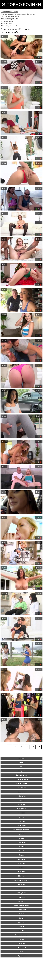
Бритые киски (21, 788)
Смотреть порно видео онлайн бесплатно (18, 14)
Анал (21, 767)
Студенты (21, 943)
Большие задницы (21, 779)
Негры (21, 914)
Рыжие (21, 939)
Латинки (21, 868)
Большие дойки (21, 775)
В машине (21, 804)
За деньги (21, 842)
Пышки (21, 931)
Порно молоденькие (9, 18)
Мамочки (21, 876)
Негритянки (21, 910)
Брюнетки (21, 792)
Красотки (21, 863)
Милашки (21, 884)
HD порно (21, 758)
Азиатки (21, 762)
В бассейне (22, 796)
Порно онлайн (6, 23)
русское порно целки (9, 12)
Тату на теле (21, 947)
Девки (21, 834)
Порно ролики (23, 4)
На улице (21, 901)
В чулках (21, 813)
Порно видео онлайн (9, 25)
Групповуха (21, 825)
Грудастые (21, 821)
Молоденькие (21, 893)
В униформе (21, 809)
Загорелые (21, 846)
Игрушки (21, 855)
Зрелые (21, 851)
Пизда (21, 926)
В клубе (21, 800)
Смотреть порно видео (10, 16)
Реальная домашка (21, 935)
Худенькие (21, 956)
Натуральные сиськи (21, 905)
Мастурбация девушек (22, 880)
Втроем (21, 817)
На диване (21, 897)
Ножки (21, 918)
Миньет (21, 889)
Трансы (21, 952)
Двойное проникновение (21, 830)
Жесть (21, 838)
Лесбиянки (21, 872)
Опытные (21, 922)
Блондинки (21, 771)
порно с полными (8, 21)
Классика (21, 859)
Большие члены (21, 783)
